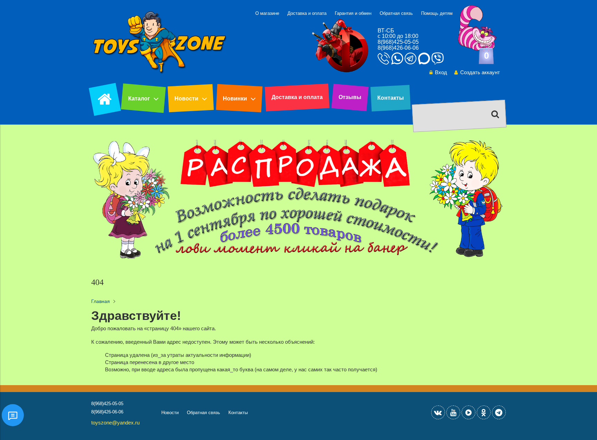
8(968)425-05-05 (398, 42)
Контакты (390, 98)
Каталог (139, 98)
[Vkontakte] (438, 412)
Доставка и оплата (306, 13)
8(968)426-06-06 (398, 48)
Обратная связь (396, 13)
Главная (100, 301)
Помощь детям (437, 13)
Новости (186, 98)
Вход (441, 72)
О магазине (267, 13)
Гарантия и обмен (353, 13)
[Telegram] (499, 412)
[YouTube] (453, 412)
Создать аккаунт (480, 72)
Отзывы (350, 97)
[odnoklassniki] (484, 412)
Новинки (235, 98)
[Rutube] (468, 412)
